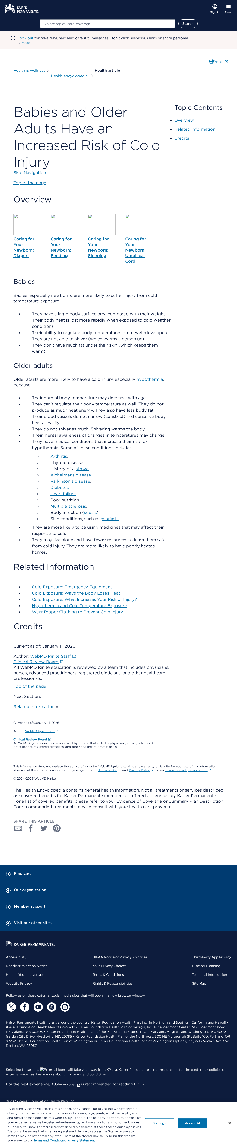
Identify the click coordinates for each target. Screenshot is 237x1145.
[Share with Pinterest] (57, 828)
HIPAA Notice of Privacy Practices (120, 957)
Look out (25, 38)
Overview (184, 120)
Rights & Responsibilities (112, 983)
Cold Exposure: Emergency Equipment (72, 586)
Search (188, 23)
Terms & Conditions (108, 974)
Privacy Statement (81, 1140)
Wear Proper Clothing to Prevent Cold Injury (77, 611)
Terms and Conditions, (50, 1140)
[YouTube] (37, 1007)
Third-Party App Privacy (211, 957)
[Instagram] (64, 1007)
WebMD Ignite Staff (40, 731)
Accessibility (16, 957)
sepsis (90, 512)
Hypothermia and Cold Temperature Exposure (79, 605)
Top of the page (29, 686)
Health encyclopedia (70, 76)
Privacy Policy (139, 770)
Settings (159, 1123)
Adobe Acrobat (63, 1084)
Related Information (34, 706)
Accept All (192, 1123)
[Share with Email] (18, 828)
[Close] (230, 1123)
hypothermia (150, 379)
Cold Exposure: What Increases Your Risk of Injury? (84, 599)
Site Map (199, 983)
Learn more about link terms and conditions (71, 1074)
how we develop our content (186, 770)
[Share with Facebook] (31, 828)
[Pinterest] (51, 1007)
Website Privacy (19, 983)
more (25, 43)
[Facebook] (24, 1007)
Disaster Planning (206, 966)
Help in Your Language (24, 974)
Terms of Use (107, 770)
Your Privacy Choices (109, 966)
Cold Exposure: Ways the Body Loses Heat (76, 593)
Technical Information (209, 974)
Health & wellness (29, 70)
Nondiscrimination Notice (26, 966)
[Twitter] (10, 1007)
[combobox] (107, 23)
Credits (181, 138)
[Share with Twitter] (44, 828)
